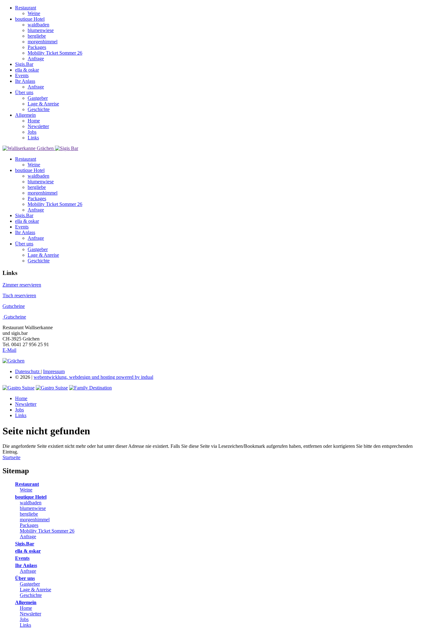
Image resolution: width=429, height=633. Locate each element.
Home (26, 608)
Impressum (54, 371)
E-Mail (9, 350)
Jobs (24, 619)
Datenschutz (28, 371)
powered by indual (93, 377)
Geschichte (31, 595)
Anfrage (28, 536)
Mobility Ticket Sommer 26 (47, 531)
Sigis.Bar (24, 543)
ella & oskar (28, 551)
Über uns (25, 578)
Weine (26, 489)
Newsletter (30, 613)
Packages (29, 525)
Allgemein (25, 602)
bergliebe (29, 514)
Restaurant (27, 484)
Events (22, 558)
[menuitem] (220, 10)
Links (25, 625)
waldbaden (30, 502)
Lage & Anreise (35, 589)
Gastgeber (30, 584)
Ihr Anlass (26, 565)
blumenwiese (33, 508)
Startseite (11, 457)
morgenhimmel (35, 519)
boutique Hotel (30, 497)
